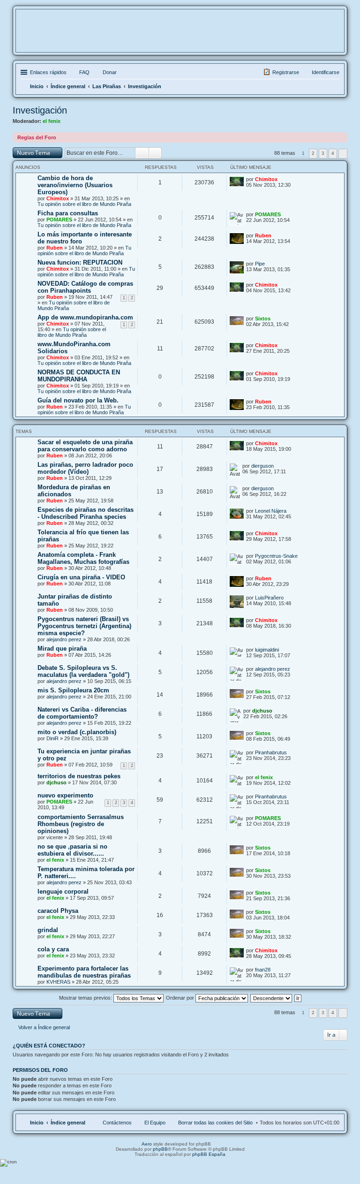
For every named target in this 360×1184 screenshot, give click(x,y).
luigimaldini (267, 650)
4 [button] (332, 153)
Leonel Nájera (270, 511)
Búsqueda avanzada (155, 153)
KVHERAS (58, 982)
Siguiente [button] (342, 154)
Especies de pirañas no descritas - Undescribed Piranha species (86, 513)
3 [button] (323, 153)
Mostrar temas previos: (86, 998)
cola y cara (53, 949)
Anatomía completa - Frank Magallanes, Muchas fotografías (83, 558)
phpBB (160, 1149)
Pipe (260, 263)
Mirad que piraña (62, 648)
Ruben (54, 247)
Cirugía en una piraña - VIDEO (81, 577)
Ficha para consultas (68, 213)
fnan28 (262, 969)
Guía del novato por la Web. (78, 400)
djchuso (262, 710)
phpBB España (208, 1154)
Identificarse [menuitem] (325, 72)
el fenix (51, 121)
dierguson (262, 466)
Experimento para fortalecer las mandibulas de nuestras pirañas (84, 972)
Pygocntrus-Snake (276, 556)
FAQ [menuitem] (84, 72)
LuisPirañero (269, 597)
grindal (48, 930)
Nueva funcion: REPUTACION (80, 262)
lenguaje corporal (63, 891)
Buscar (142, 153)
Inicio (37, 1122)
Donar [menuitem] (110, 72)
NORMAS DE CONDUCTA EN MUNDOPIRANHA (79, 376)
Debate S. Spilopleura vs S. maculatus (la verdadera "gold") (83, 671)
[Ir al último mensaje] (283, 179)
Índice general (68, 1122)
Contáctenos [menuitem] (117, 1122)
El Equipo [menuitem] (154, 1122)
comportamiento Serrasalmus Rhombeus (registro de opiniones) (81, 824)
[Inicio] (180, 37)
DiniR (52, 738)
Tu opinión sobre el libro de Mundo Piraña (84, 204)
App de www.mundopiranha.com (85, 317)
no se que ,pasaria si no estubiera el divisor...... (72, 850)
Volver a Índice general (44, 1027)
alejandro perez (64, 639)
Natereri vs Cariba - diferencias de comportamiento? (82, 713)
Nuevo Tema (33, 153)
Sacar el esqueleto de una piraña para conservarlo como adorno (85, 446)
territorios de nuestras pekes (79, 776)
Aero (147, 1143)
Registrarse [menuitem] (285, 72)
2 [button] (313, 153)
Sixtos (262, 318)
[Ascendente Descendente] (271, 998)
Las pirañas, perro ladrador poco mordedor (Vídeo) (85, 468)
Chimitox (57, 198)
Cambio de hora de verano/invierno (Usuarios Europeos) (75, 185)
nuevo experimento (65, 795)
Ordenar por (180, 998)
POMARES (59, 219)
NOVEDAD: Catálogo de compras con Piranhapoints (85, 287)
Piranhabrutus (271, 752)
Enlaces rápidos (48, 72)
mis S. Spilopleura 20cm (73, 690)
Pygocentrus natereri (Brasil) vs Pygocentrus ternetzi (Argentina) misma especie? (84, 626)
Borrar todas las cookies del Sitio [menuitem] (215, 1122)
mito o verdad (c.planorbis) (77, 732)
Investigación (40, 110)
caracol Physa (58, 910)
